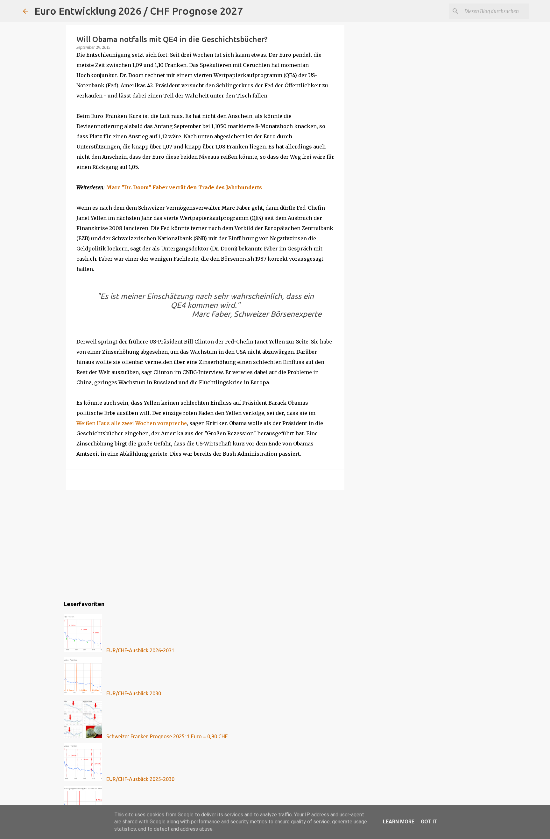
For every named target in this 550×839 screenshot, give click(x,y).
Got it (429, 822)
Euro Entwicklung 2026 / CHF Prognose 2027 (138, 11)
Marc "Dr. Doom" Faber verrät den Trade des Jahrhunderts (184, 187)
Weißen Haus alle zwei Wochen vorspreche (131, 423)
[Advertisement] (205, 544)
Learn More (398, 822)
